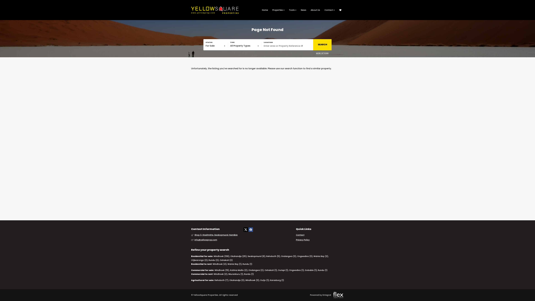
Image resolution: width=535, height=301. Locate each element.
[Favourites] (340, 10)
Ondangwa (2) (256, 270)
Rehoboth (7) (221, 280)
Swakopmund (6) (256, 256)
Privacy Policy (303, 240)
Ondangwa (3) (288, 256)
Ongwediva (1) (296, 270)
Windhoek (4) (220, 264)
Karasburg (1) (277, 280)
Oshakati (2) (226, 260)
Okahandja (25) (238, 256)
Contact (329, 10)
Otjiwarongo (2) (199, 260)
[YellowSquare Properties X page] (246, 229)
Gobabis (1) (311, 270)
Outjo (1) (264, 280)
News (303, 10)
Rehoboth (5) (273, 256)
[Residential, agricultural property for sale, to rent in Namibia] (215, 10)
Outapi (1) (283, 270)
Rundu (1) (247, 264)
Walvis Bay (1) (235, 264)
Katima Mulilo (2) (238, 270)
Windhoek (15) (222, 270)
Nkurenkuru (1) (235, 274)
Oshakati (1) (271, 270)
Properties (277, 10)
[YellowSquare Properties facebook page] (251, 229)
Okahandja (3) (236, 280)
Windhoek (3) (252, 280)
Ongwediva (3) (305, 256)
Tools (292, 10)
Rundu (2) (214, 260)
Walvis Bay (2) (320, 256)
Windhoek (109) (221, 256)
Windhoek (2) (220, 274)
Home (265, 10)
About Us (315, 10)
